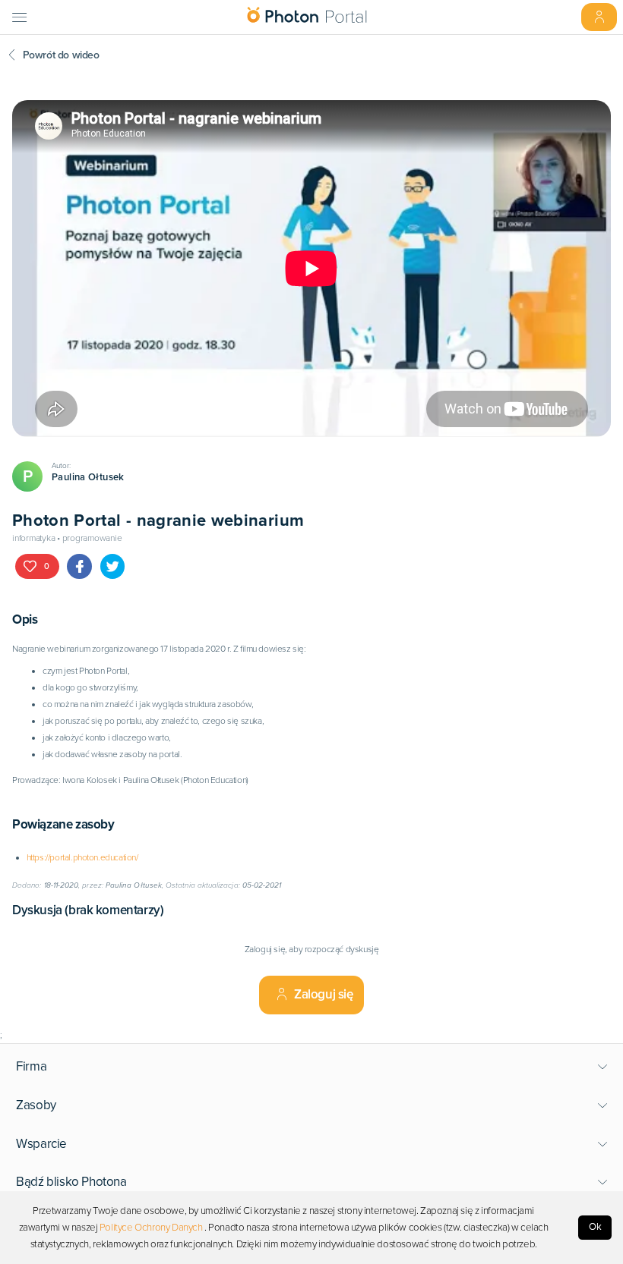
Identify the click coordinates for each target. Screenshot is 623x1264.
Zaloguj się (323, 994)
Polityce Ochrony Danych (151, 1228)
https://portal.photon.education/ (82, 857)
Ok (595, 1227)
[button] (311, 1067)
